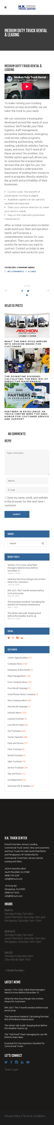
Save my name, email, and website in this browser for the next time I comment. (26, 501)
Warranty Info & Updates (19, 786)
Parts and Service (16, 743)
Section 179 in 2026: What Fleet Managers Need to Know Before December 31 (23, 568)
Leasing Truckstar (16, 719)
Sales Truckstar (15, 761)
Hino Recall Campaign (17, 706)
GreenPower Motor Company (21, 694)
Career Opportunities (18, 657)
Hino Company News (17, 700)
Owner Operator (15, 737)
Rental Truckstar (15, 755)
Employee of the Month (19, 670)
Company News (25, 267)
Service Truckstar (16, 767)
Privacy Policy (12, 1115)
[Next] (41, 290)
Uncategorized (14, 780)
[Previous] (12, 290)
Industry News (14, 712)
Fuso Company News (17, 682)
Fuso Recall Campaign (18, 688)
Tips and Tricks (14, 774)
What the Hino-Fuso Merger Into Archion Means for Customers (27, 580)
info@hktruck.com (13, 879)
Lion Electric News (16, 725)
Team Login (11, 1069)
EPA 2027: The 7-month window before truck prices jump (26, 592)
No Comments (16, 271)
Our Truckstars (14, 731)
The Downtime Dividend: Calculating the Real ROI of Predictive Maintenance (26, 603)
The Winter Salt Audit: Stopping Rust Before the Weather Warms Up (24, 614)
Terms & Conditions (33, 1115)
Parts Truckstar (15, 749)
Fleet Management (16, 676)
